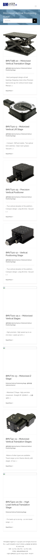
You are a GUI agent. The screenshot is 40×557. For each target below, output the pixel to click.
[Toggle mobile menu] (36, 6)
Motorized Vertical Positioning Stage (16, 383)
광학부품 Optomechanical (13, 68)
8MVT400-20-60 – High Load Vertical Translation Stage (18, 505)
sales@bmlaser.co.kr (22, 551)
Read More (9, 91)
